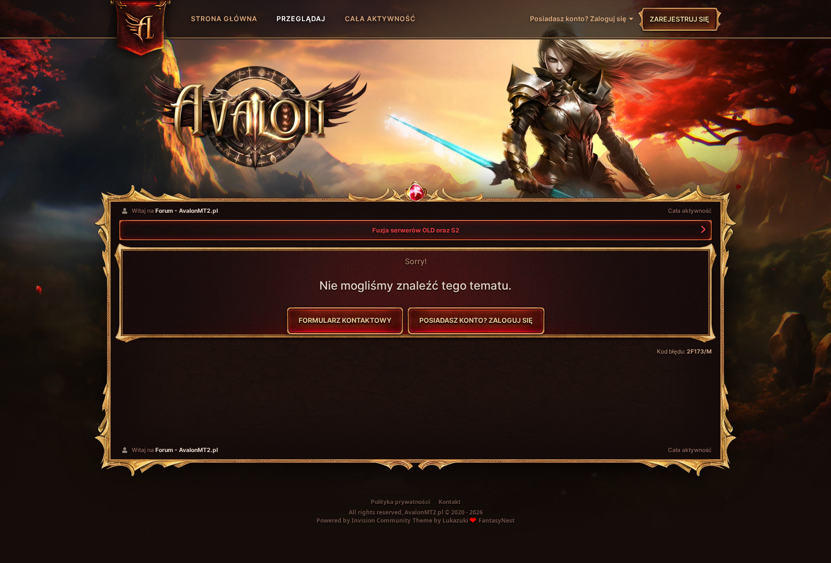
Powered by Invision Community (363, 520)
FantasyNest (496, 520)
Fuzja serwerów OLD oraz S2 (415, 230)
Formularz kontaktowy (345, 320)
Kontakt (450, 501)
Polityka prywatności (400, 501)
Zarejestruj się (679, 19)
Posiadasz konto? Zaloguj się (579, 18)
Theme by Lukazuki (440, 521)
